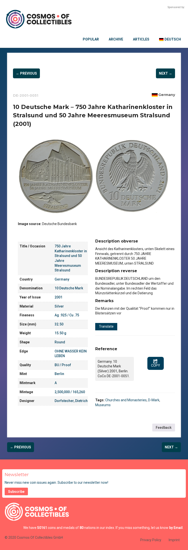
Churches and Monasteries (126, 400)
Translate (106, 326)
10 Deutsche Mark (69, 288)
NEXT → (165, 73)
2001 (58, 297)
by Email (176, 528)
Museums (103, 405)
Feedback (164, 427)
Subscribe (16, 492)
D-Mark (153, 400)
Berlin (59, 374)
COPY (155, 365)
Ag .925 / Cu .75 (67, 315)
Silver (59, 306)
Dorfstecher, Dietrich (71, 401)
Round (60, 342)
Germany (166, 95)
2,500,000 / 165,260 (70, 392)
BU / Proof (63, 365)
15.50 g (60, 333)
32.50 (59, 324)
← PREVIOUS (26, 73)
